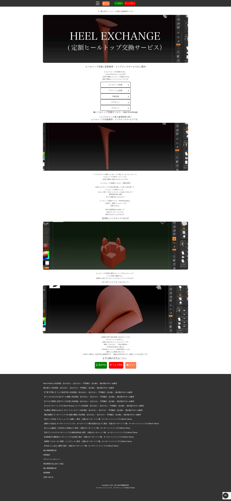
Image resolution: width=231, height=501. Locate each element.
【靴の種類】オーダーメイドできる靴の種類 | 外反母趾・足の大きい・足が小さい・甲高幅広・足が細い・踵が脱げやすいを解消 (92, 415)
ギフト (107, 3)
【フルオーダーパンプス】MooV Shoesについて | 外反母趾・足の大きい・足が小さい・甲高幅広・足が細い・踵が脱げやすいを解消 (93, 406)
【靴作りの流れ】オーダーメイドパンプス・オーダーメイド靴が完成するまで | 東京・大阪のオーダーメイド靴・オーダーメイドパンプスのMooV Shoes (101, 423)
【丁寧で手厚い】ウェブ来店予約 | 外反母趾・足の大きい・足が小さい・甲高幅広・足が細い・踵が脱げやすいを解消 (87, 392)
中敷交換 (115, 96)
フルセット (115, 108)
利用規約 (46, 455)
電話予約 (102, 365)
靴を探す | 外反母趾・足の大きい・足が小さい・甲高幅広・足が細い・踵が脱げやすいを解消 (78, 388)
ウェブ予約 (117, 365)
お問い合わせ (48, 477)
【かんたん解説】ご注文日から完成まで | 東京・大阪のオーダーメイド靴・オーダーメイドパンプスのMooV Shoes (86, 428)
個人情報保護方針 (50, 450)
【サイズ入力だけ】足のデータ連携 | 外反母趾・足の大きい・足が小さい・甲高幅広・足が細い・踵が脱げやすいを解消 (88, 397)
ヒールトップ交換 (115, 85)
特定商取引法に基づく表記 (53, 464)
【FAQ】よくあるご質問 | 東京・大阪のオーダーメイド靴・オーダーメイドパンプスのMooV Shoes (81, 446)
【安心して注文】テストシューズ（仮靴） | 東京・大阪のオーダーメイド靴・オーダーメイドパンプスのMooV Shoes (87, 419)
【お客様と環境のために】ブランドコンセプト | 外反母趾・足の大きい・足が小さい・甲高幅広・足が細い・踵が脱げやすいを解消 (92, 410)
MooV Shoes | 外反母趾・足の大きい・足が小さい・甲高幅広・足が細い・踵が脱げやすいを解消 (80, 383)
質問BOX (120, 3)
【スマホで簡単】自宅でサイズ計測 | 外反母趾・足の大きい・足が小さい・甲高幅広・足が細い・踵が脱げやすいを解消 (88, 401)
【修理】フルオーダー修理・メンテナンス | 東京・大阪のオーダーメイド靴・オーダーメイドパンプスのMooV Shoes (87, 441)
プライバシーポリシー (51, 459)
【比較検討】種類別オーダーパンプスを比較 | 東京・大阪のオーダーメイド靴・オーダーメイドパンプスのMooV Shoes (88, 437)
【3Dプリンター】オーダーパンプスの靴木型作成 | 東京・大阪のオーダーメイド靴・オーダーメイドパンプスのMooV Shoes (90, 432)
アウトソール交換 (115, 90)
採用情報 (46, 473)
